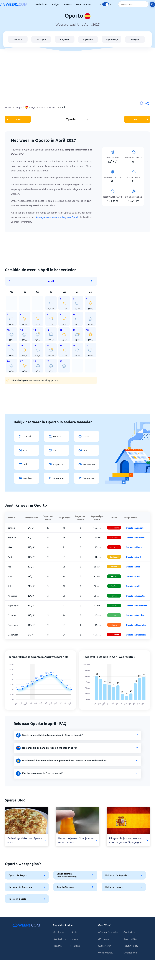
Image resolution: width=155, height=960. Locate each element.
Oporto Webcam (65, 886)
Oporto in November (136, 624)
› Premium (103, 938)
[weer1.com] (13, 4)
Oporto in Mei (133, 566)
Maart (19, 119)
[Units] (105, 4)
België (55, 4)
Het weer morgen (114, 886)
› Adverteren (104, 945)
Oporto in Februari (135, 537)
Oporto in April (133, 556)
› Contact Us (129, 932)
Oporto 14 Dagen (17, 875)
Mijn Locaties (83, 4)
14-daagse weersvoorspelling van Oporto (57, 217)
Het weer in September (20, 886)
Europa (68, 4)
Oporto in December (136, 634)
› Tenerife (58, 945)
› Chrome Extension (108, 932)
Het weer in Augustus (117, 875)
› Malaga (75, 938)
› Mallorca (76, 945)
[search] (152, 4)
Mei (136, 119)
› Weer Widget (105, 952)
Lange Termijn (111, 39)
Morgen (135, 39)
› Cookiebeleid (130, 952)
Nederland (41, 4)
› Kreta (74, 932)
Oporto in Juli (133, 586)
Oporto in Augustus (135, 595)
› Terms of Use (130, 938)
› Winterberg (59, 938)
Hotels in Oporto (17, 898)
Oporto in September (136, 605)
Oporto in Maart (134, 547)
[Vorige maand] (10, 281)
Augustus (64, 39)
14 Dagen (41, 39)
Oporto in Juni (133, 576)
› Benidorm (58, 932)
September (88, 39)
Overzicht (18, 39)
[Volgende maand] (92, 281)
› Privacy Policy (130, 945)
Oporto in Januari (134, 527)
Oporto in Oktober (135, 615)
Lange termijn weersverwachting (67, 875)
